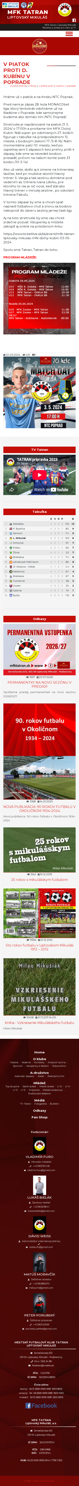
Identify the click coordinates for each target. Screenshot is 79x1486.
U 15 (59, 1086)
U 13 (15, 1089)
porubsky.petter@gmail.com (41, 1328)
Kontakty (39, 1062)
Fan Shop (40, 1117)
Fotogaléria (41, 1103)
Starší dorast (29, 1086)
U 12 (23, 1089)
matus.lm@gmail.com (41, 1287)
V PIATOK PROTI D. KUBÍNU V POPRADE (57, 86)
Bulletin (54, 1103)
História (14, 1062)
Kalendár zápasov (24, 1076)
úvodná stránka (18, 86)
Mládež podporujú (53, 1089)
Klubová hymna (57, 1062)
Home (39, 1052)
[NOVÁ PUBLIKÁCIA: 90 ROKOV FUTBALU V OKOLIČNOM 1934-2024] (39, 751)
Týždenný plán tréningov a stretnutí (42, 600)
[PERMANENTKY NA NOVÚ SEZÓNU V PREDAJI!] (39, 649)
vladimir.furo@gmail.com (41, 1170)
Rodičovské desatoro (39, 1093)
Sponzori (18, 1065)
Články (32, 86)
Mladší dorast (46, 1086)
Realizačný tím (56, 1076)
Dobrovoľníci (59, 1065)
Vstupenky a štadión (37, 1065)
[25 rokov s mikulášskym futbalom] (39, 850)
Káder (41, 1076)
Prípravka (34, 1089)
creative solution (46, 1481)
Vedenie (26, 1062)
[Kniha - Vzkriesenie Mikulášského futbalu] (39, 986)
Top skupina (12, 1086)
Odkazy (39, 1111)
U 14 (67, 1086)
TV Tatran (25, 1103)
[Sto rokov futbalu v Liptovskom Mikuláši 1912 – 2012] (39, 913)
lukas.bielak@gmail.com (41, 1210)
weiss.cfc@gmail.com (41, 1247)
